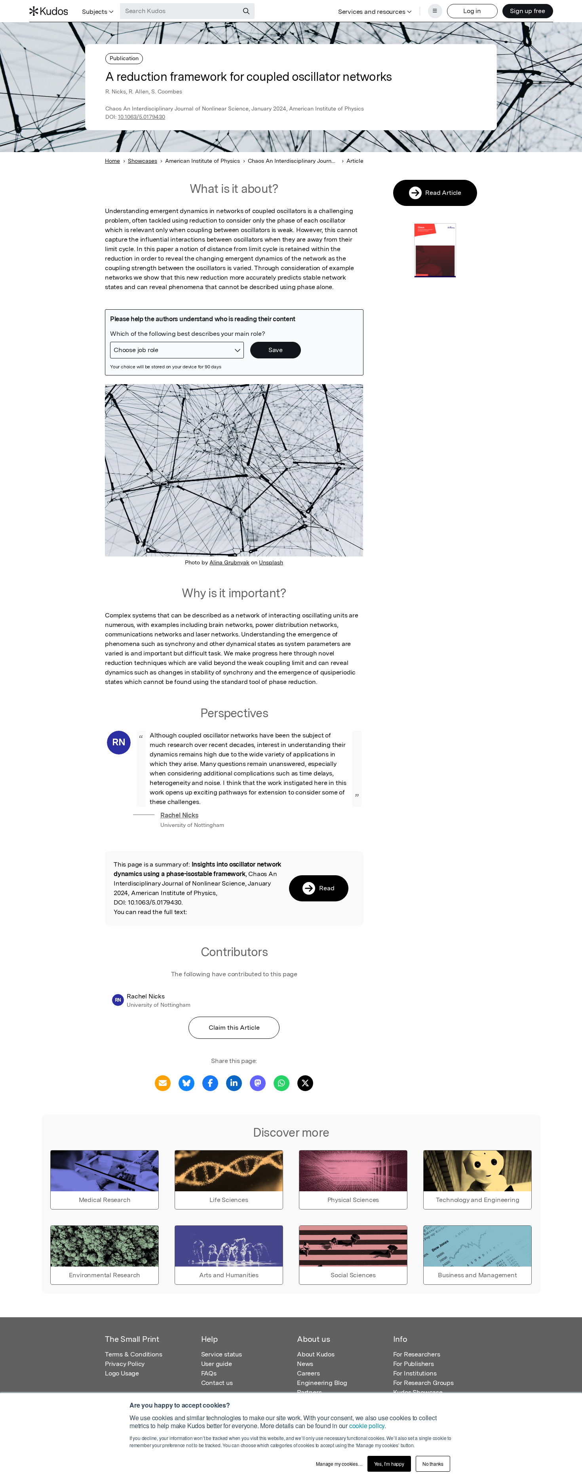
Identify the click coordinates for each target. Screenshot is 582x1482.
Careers (308, 1373)
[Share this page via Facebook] (210, 1082)
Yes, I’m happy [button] (389, 1463)
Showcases (142, 161)
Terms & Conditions (133, 1354)
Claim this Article (234, 1027)
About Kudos (316, 1354)
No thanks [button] (432, 1463)
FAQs (209, 1373)
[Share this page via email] (163, 1082)
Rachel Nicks (179, 815)
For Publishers (413, 1364)
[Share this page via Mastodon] (258, 1082)
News (305, 1364)
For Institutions (415, 1373)
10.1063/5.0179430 (141, 117)
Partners (309, 1392)
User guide (216, 1364)
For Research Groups (423, 1383)
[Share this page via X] (305, 1082)
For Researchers (416, 1354)
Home (112, 161)
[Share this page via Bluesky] (186, 1082)
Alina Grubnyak (229, 562)
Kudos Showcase (418, 1392)
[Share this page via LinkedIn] (234, 1082)
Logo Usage (122, 1373)
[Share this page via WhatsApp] (281, 1082)
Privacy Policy (125, 1364)
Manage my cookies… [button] (339, 1463)
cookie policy (366, 1425)
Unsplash (271, 562)
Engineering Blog (322, 1383)
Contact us (217, 1383)
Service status (221, 1354)
